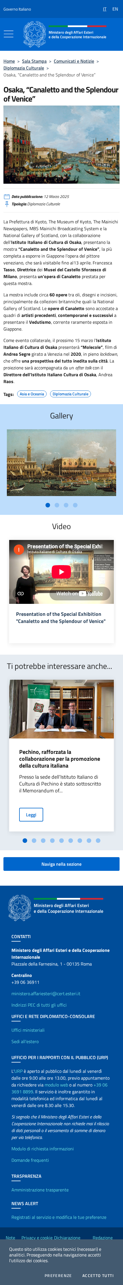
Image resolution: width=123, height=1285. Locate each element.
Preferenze (58, 1276)
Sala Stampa (34, 61)
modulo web (56, 1084)
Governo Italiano (17, 9)
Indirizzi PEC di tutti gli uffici (39, 1004)
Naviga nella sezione (61, 864)
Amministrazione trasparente (40, 1189)
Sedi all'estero (25, 1041)
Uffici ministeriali (28, 1030)
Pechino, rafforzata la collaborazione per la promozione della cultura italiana (59, 758)
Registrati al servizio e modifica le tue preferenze (58, 1217)
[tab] (47, 505)
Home (9, 61)
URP (18, 1071)
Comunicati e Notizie (74, 61)
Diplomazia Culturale (23, 67)
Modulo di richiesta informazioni (42, 1148)
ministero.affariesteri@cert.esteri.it (45, 993)
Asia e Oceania (32, 393)
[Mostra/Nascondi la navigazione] (8, 34)
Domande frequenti (30, 1160)
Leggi (31, 814)
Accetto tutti (98, 1276)
